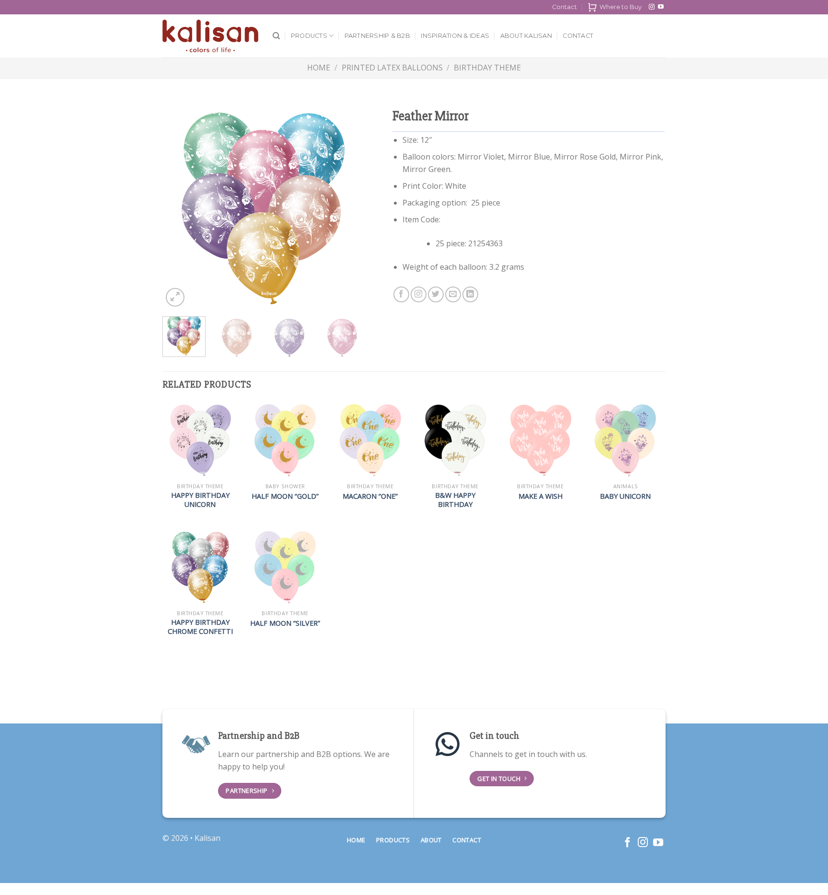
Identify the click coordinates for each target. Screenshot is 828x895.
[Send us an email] (453, 294)
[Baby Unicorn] (625, 440)
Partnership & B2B (377, 35)
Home (318, 67)
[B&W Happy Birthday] (455, 440)
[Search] (276, 36)
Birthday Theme (487, 67)
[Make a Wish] (540, 440)
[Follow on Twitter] (436, 294)
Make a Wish (540, 496)
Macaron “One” (370, 496)
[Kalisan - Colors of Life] (210, 36)
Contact (564, 7)
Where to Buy (620, 7)
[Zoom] (175, 297)
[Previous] (178, 208)
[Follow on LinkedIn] (470, 294)
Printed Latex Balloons (392, 67)
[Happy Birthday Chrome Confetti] (200, 567)
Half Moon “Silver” (285, 623)
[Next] (347, 208)
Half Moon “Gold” (285, 496)
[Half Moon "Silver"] (285, 567)
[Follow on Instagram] (652, 7)
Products (309, 35)
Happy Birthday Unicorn (200, 500)
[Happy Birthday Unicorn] (200, 440)
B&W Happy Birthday (455, 500)
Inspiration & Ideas (455, 35)
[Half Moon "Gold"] (285, 440)
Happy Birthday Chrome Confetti (200, 627)
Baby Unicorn (625, 496)
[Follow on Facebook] (401, 294)
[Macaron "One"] (370, 440)
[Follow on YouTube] (661, 7)
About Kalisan (526, 35)
